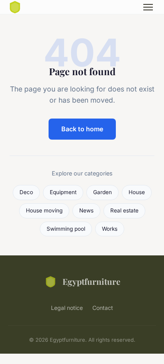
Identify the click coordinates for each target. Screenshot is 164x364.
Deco (26, 192)
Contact (102, 307)
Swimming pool (66, 229)
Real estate (124, 210)
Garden (102, 192)
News (86, 210)
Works (109, 229)
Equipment (63, 192)
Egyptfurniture (91, 281)
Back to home (82, 129)
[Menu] (148, 7)
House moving (44, 210)
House (137, 192)
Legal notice (67, 307)
